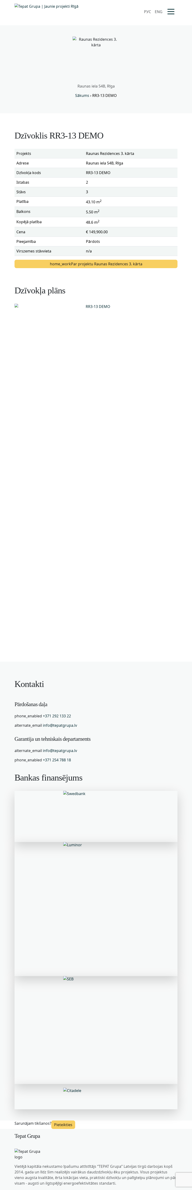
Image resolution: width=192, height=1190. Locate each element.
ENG (158, 11)
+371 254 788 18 (57, 760)
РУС (147, 11)
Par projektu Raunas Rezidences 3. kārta (96, 263)
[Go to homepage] (46, 11)
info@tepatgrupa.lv (60, 725)
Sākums (82, 95)
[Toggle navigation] (170, 12)
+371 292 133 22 (57, 716)
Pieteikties (63, 1124)
